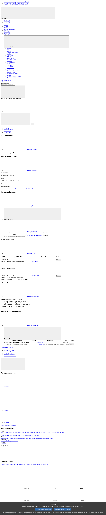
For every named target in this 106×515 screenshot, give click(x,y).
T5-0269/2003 (35, 275)
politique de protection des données (63, 512)
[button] (24, 458)
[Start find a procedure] (13, 92)
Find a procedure (5, 83)
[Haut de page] (13, 364)
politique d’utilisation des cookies (81, 512)
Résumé (58, 259)
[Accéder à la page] (43, 274)
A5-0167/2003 (35, 261)
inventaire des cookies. (98, 512)
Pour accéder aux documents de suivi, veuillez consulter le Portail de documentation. (21, 188)
